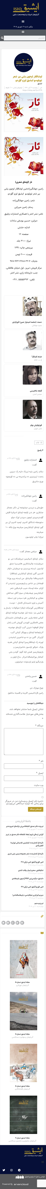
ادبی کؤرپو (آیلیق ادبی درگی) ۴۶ (32, 887)
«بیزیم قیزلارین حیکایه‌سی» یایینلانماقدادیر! (27, 895)
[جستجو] (2, 38)
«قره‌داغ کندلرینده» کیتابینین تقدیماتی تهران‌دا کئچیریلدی (26, 844)
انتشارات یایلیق (30, 460)
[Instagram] (11, 1170)
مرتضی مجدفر (31, 551)
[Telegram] (19, 1170)
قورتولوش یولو (36, 425)
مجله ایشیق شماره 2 (22, 1086)
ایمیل (39, 773)
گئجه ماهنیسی (36, 391)
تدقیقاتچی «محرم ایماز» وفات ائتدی (30, 870)
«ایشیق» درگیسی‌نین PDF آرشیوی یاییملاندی (27, 878)
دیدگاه (39, 725)
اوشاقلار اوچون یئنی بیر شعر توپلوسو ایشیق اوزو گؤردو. (27, 78)
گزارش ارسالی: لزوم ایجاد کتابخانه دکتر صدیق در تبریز (24, 834)
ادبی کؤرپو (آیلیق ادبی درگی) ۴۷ (32, 862)
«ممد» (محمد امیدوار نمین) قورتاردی (27, 322)
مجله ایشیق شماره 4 (22, 982)
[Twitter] (3, 1170)
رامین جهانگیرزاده (29, 496)
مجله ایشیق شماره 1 (22, 1138)
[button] (23, 21)
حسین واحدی (31, 676)
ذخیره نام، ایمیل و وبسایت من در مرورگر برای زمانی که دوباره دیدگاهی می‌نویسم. (24, 802)
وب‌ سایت (38, 785)
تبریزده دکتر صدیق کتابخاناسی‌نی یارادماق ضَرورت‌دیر (24, 826)
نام (41, 761)
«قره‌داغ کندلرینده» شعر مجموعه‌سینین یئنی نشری (25, 853)
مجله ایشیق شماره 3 (22, 1034)
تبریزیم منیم (38, 903)
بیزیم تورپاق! (37, 356)
